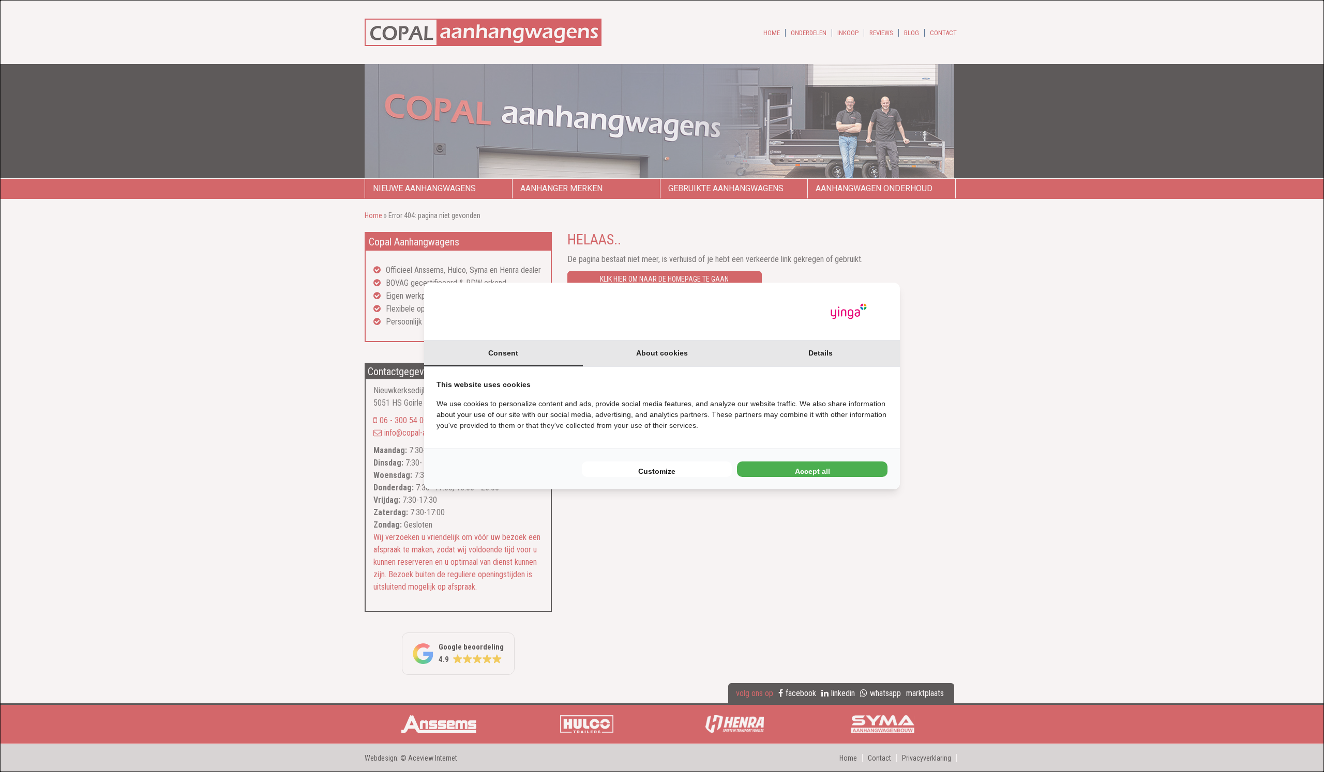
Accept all (812, 471)
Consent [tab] (503, 353)
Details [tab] (820, 353)
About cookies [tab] (662, 353)
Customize (656, 471)
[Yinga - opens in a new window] (848, 311)
